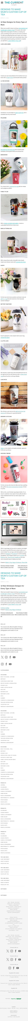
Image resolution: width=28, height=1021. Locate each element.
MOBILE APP (10, 903)
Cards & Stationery (6, 791)
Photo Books (4, 799)
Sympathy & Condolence (7, 700)
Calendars (4, 787)
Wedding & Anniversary (7, 706)
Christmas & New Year (7, 681)
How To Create (5, 861)
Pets (2, 732)
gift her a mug (4, 299)
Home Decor (4, 793)
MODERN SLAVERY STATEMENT (14, 911)
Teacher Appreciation (7, 702)
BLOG (13, 936)
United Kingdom (23, 1008)
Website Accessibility (13, 908)
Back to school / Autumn (7, 712)
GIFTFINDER (4, 888)
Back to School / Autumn (7, 676)
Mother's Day (9, 609)
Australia (10, 1016)
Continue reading (5, 608)
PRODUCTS (3, 782)
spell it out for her (19, 112)
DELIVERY (17, 902)
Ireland (13, 1008)
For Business (16, 903)
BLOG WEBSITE (18, 928)
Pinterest (3, 557)
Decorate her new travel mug (8, 149)
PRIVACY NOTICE (10, 906)
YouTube (22, 555)
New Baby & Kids (5, 693)
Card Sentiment (5, 859)
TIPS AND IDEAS (5, 857)
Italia (17, 1008)
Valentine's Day (5, 704)
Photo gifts (4, 825)
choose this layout (5, 337)
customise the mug (13, 186)
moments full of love (21, 262)
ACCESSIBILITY (12, 930)
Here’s (2, 448)
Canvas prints (5, 812)
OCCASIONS (4, 674)
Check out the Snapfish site (14, 557)
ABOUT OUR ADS (13, 909)
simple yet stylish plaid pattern (11, 223)
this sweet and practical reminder (15, 486)
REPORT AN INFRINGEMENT (14, 912)
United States (13, 1012)
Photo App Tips (5, 863)
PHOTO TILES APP (14, 927)
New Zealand (16, 1016)
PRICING (12, 902)
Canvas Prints (5, 789)
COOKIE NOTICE (17, 906)
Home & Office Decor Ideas (8, 759)
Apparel (3, 785)
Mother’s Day (9, 562)
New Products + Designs (7, 797)
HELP (9, 902)
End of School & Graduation (9, 683)
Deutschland (3, 1008)
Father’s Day (4, 721)
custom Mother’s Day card (14, 40)
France (9, 1008)
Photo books (4, 823)
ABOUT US (10, 926)
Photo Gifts (24, 562)
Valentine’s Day (5, 740)
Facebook (14, 553)
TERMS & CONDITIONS (14, 905)
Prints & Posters (5, 804)
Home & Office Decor (6, 687)
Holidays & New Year (6, 757)
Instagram (8, 553)
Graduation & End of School (9, 755)
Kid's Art (3, 689)
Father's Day (4, 685)
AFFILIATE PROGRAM (10, 928)
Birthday (3, 679)
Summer (3, 698)
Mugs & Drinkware (16, 562)
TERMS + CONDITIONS (10, 918)
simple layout (10, 77)
